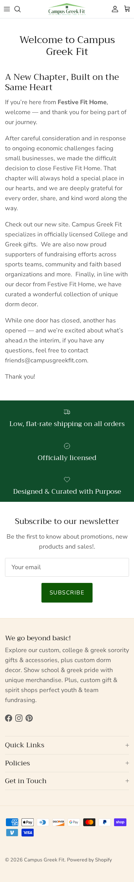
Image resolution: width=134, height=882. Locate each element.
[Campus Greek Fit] (67, 9)
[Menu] (7, 9)
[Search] (20, 9)
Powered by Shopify (89, 859)
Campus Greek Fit (44, 859)
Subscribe (67, 592)
